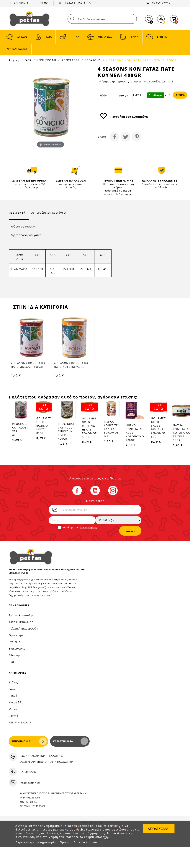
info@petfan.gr (30, 783)
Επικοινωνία (17, 648)
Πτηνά (13, 695)
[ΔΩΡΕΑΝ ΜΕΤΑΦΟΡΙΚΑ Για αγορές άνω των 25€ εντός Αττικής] (32, 170)
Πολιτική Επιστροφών (23, 628)
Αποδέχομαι (159, 828)
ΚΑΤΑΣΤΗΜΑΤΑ (76, 3)
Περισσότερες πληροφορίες (36, 842)
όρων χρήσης (88, 527)
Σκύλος (13, 682)
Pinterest (137, 137)
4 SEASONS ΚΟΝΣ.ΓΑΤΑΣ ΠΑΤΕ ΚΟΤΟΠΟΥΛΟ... (71, 364)
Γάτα (12, 689)
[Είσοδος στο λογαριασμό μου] (161, 18)
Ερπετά (13, 716)
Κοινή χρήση (114, 137)
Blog (12, 662)
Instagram (113, 490)
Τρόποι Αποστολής (21, 615)
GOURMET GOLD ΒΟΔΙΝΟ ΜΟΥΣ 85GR (43, 425)
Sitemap (14, 655)
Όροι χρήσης (17, 635)
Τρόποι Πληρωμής (21, 622)
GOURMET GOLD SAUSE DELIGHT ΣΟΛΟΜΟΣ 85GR (158, 427)
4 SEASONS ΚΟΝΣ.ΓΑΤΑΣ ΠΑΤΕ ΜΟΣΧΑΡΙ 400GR (28, 364)
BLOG (44, 3)
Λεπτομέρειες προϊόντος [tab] (49, 212)
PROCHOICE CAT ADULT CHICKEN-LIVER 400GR (66, 431)
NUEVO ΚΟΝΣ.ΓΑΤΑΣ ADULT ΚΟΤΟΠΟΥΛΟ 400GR (135, 433)
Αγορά (180, 95)
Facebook (77, 490)
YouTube (95, 490)
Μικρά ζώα (16, 702)
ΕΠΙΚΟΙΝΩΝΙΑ (19, 3)
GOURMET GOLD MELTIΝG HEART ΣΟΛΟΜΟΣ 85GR (89, 428)
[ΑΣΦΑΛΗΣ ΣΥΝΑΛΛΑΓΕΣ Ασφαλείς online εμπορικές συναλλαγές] (161, 170)
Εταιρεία (15, 642)
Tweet (125, 137)
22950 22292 (161, 3)
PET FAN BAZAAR (20, 722)
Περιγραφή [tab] (17, 212)
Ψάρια (13, 709)
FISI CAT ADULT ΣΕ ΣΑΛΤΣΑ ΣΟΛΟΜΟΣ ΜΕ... (111, 429)
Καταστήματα (63, 741)
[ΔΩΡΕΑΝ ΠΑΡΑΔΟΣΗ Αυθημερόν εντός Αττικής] (75, 170)
